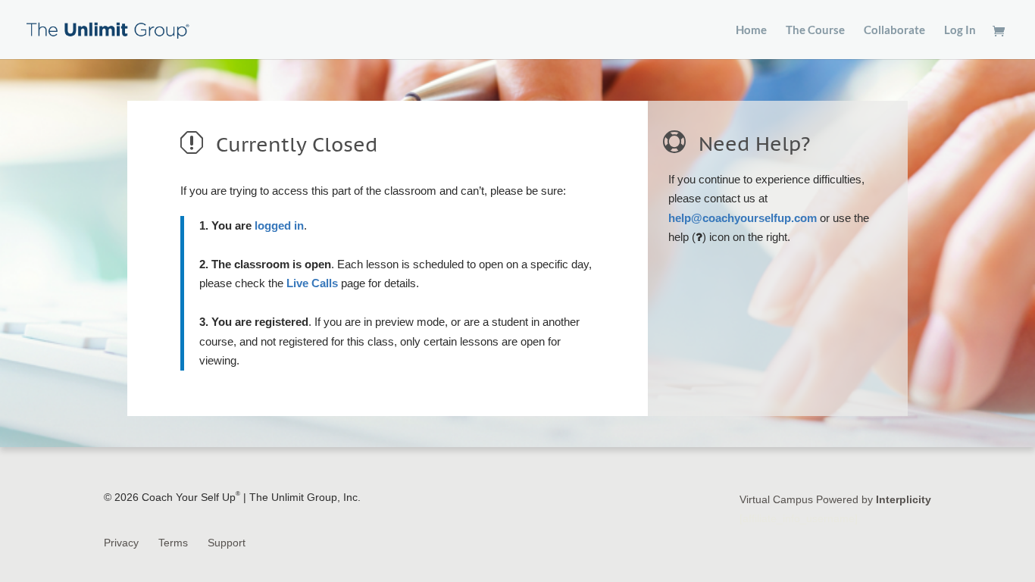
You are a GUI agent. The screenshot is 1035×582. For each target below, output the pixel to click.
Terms (173, 543)
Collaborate (894, 30)
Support (226, 543)
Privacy (121, 543)
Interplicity (903, 499)
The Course (815, 30)
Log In (960, 30)
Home (751, 30)
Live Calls (312, 283)
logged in (279, 225)
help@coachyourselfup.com (742, 217)
